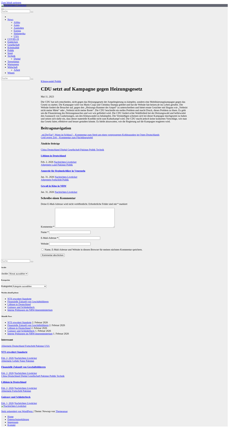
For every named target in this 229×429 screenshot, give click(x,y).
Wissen (10, 72)
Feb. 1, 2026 (7, 403)
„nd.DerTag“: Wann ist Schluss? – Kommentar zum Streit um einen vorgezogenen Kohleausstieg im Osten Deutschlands (100, 134)
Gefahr (16, 361)
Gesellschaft (13, 44)
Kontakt (11, 425)
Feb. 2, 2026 (7, 358)
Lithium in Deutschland (53, 155)
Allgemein (46, 164)
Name (45, 232)
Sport (10, 53)
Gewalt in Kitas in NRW (53, 186)
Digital (17, 58)
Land (54, 164)
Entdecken (12, 42)
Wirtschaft (12, 67)
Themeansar (62, 411)
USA (16, 36)
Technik (11, 56)
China (44, 149)
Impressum (12, 422)
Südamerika (19, 33)
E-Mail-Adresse (49, 238)
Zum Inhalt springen (11, 2)
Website (45, 243)
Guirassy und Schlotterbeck (21, 307)
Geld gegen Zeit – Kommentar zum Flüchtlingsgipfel (67, 137)
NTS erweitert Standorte (19, 298)
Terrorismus (13, 61)
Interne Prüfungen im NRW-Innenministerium (29, 310)
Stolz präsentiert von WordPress (17, 411)
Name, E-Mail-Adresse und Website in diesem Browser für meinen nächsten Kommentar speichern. (93, 249)
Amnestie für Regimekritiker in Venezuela (63, 171)
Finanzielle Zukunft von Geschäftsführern (28, 301)
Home (10, 416)
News (10, 19)
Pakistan (84, 149)
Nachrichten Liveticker (65, 162)
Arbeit (17, 70)
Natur (23, 361)
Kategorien (6, 286)
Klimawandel (48, 81)
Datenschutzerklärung (18, 419)
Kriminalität (13, 47)
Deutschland (53, 149)
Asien (16, 25)
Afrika (17, 22)
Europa (17, 30)
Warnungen (13, 64)
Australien (19, 28)
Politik (10, 50)
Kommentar (47, 226)
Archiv (4, 273)
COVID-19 (13, 39)
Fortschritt (57, 179)
